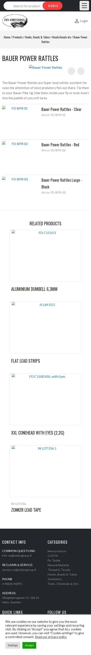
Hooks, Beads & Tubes (37, 37)
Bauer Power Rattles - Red (60, 144)
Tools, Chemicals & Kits (63, 583)
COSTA (53, 555)
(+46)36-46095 (12, 583)
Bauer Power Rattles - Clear (61, 109)
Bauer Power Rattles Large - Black (61, 183)
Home (7, 37)
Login (84, 21)
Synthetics (55, 579)
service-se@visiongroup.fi (19, 569)
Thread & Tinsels (59, 569)
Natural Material (58, 565)
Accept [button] (29, 645)
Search (53, 5)
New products (57, 551)
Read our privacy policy (51, 637)
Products (17, 37)
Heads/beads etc (61, 37)
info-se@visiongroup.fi (17, 555)
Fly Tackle (54, 560)
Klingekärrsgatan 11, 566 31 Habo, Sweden (20, 600)
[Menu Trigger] (84, 5)
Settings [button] (13, 645)
